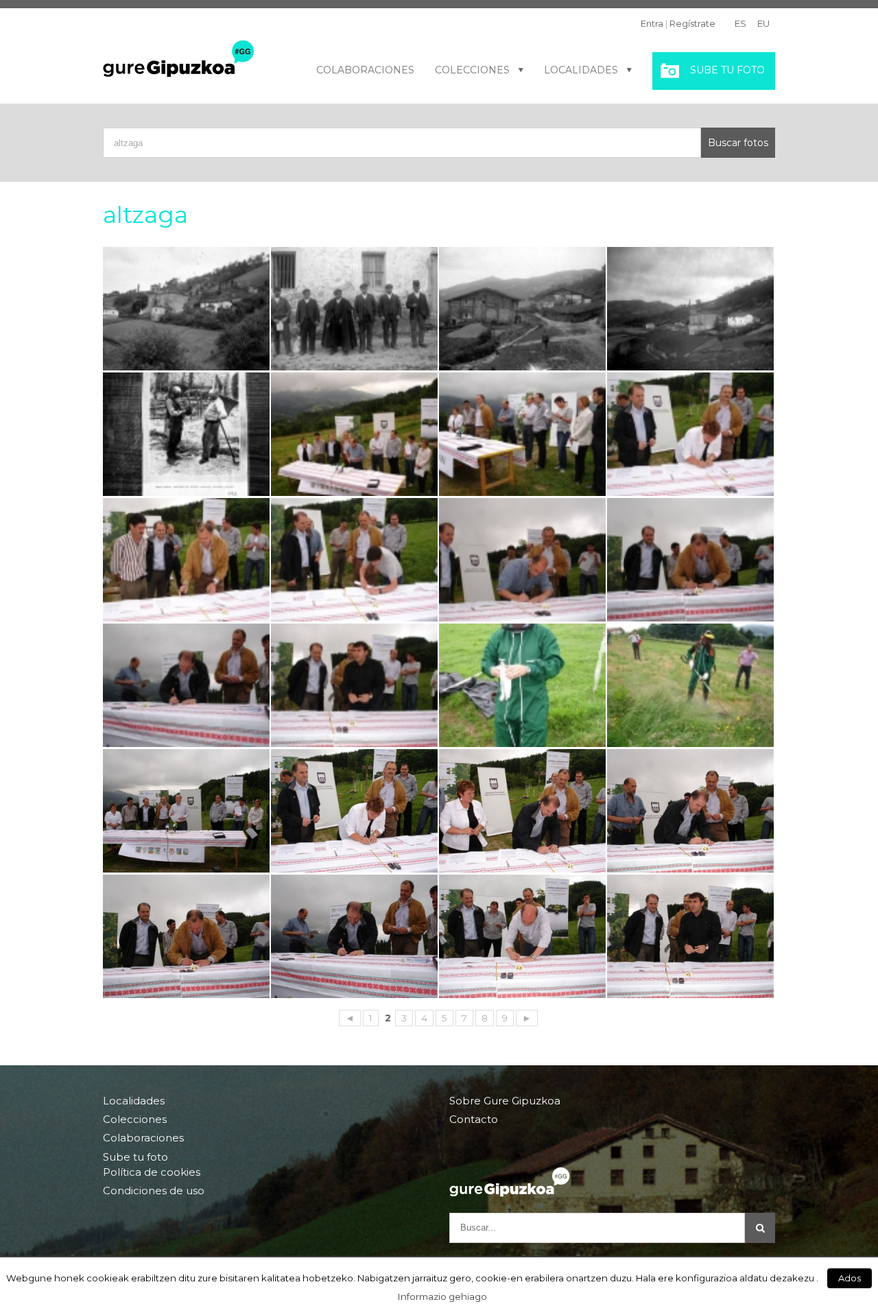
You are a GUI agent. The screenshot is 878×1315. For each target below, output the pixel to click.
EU (763, 23)
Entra (652, 23)
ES (740, 23)
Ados (849, 1277)
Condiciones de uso (153, 1190)
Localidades (581, 70)
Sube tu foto (727, 70)
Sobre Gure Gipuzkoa (504, 1101)
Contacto (473, 1119)
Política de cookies (151, 1172)
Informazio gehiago (442, 1296)
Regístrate (692, 23)
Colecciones (472, 70)
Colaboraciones (365, 70)
